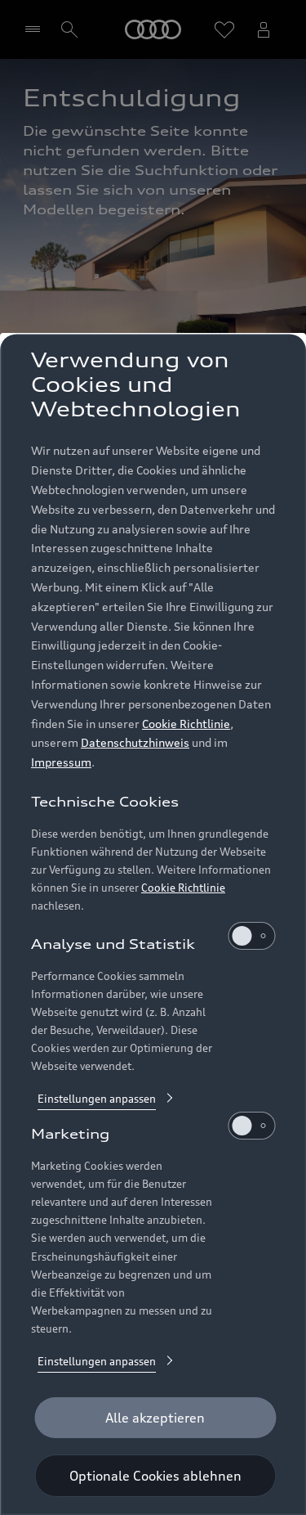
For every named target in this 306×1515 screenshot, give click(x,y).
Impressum (61, 762)
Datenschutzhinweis (135, 742)
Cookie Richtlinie (186, 724)
